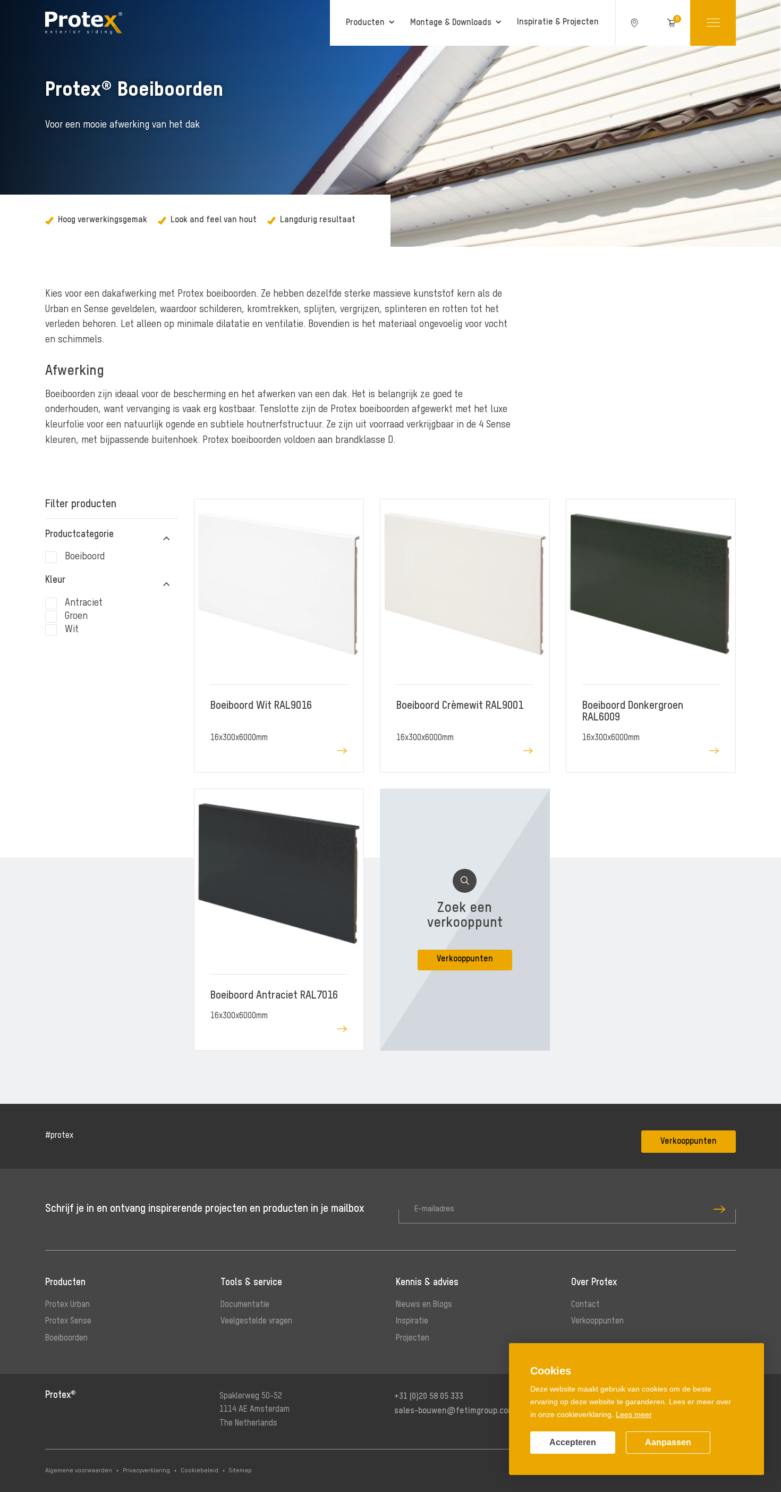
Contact (585, 1305)
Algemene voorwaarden (78, 1471)
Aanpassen (668, 1442)
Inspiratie (412, 1321)
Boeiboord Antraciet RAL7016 (274, 996)
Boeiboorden (66, 1338)
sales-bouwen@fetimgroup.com (454, 1411)
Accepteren (572, 1442)
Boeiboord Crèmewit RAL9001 (459, 706)
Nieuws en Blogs (424, 1305)
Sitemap (240, 1471)
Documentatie (244, 1305)
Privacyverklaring (146, 1471)
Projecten (412, 1338)
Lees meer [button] (634, 1414)
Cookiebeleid (199, 1471)
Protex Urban (67, 1305)
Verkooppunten (688, 1141)
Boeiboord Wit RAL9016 (261, 706)
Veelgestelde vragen (256, 1321)
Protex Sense (68, 1321)
